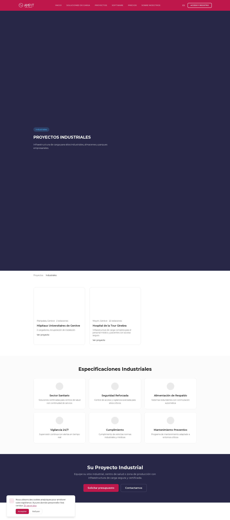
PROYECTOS (101, 5)
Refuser (36, 511)
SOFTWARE (117, 5)
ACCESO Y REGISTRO (200, 5)
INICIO (58, 5)
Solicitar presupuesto (101, 487)
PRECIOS (132, 5)
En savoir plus (30, 505)
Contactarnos (133, 487)
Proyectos (38, 275)
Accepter (22, 511)
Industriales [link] (51, 275)
